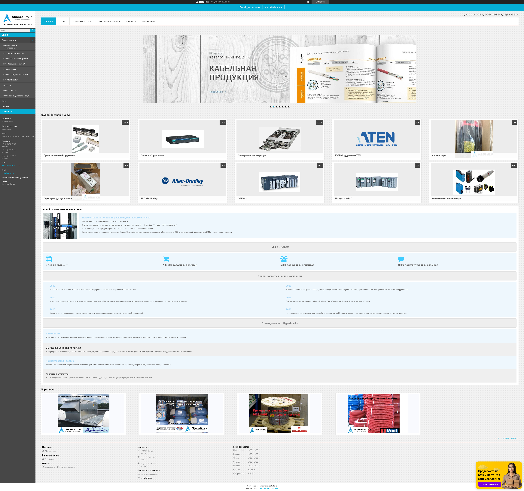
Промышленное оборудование (10, 46)
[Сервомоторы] (474, 139)
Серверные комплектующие (15, 58)
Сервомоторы (9, 69)
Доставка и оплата (109, 21)
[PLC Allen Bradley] (182, 182)
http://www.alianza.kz (11, 165)
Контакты (131, 21)
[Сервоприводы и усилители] (85, 182)
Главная (48, 21)
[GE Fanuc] (279, 182)
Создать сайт (216, 2)
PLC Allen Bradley (10, 80)
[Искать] (32, 30)
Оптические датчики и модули (16, 96)
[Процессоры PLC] (377, 182)
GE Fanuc (7, 85)
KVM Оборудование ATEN (14, 64)
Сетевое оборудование (13, 53)
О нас (4, 101)
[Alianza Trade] (17, 18)
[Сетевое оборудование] (182, 139)
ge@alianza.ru (8, 173)
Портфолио (148, 21)
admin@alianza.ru (273, 7)
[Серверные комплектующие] (279, 139)
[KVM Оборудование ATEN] (377, 139)
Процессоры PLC (10, 90)
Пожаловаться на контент (268, 488)
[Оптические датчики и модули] (474, 182)
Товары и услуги (9, 40)
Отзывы (5, 106)
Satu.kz (274, 486)
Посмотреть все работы (505, 438)
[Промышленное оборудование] (85, 139)
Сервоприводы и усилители (15, 74)
